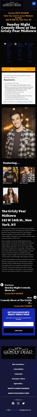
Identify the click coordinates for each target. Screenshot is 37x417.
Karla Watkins (7, 204)
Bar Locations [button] (18, 364)
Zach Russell (24, 183)
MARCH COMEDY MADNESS (18, 388)
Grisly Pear (14, 410)
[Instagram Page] (18, 404)
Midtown (20, 102)
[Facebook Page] (13, 404)
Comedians (18, 369)
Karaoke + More (18, 379)
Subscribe (18, 331)
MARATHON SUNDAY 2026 (18, 393)
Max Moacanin (7, 183)
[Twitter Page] (23, 404)
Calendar (19, 374)
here (15, 77)
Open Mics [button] (18, 383)
